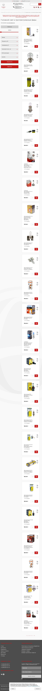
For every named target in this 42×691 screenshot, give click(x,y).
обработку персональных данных (28, 679)
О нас (2, 646)
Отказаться (38, 688)
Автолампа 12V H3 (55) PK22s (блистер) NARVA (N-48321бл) (28, 446)
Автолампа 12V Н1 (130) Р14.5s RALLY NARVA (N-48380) (28, 471)
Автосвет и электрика (13, 12)
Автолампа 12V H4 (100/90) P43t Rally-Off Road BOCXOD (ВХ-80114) (28, 218)
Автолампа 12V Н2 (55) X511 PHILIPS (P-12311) (28, 318)
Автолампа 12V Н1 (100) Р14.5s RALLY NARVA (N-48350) (28, 421)
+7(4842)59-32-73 (17, 8)
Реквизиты (3, 649)
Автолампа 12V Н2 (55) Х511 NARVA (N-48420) (28, 244)
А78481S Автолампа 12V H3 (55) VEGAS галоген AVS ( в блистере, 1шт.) (28, 166)
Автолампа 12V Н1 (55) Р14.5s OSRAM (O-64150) (28, 293)
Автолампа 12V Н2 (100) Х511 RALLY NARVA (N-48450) (28, 268)
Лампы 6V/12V (21, 12)
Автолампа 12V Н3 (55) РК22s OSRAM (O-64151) (28, 572)
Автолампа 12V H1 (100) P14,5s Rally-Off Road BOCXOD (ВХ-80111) (28, 40)
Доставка (3, 652)
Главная (2, 12)
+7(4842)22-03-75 (18, 7)
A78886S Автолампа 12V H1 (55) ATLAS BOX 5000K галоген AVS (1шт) (28, 344)
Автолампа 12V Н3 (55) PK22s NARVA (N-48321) (28, 496)
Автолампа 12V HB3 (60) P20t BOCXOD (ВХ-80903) (27, 370)
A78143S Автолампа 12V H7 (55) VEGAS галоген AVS (28, 192)
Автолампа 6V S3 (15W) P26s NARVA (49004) (28, 66)
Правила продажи (26, 649)
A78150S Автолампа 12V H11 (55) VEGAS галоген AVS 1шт (28, 622)
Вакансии (3, 654)
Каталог (6, 12)
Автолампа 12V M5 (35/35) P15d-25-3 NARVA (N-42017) (28, 115)
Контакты (3, 647)
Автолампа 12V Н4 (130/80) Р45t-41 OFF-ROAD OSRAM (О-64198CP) (28, 547)
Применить (9, 61)
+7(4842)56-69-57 (18, 6)
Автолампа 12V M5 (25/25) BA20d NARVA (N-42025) (28, 140)
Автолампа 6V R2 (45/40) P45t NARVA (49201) (28, 597)
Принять (13, 688)
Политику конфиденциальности (33, 686)
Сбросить (9, 66)
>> (34, 635)
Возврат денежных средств (29, 652)
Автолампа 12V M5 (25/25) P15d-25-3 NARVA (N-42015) (28, 90)
